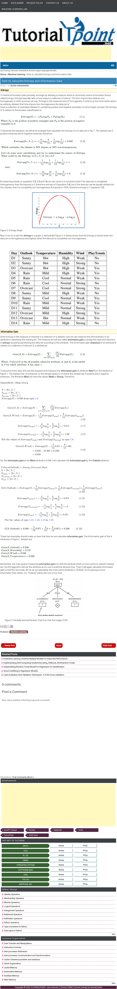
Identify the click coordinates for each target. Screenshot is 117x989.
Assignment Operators (14, 910)
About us (67, 3)
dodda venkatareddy (19, 85)
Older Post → (109, 645)
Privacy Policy (35, 3)
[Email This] (1, 626)
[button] (58, 494)
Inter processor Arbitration (15, 951)
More (113, 934)
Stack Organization (12, 963)
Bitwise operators (12, 902)
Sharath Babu (96, 987)
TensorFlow (9, 835)
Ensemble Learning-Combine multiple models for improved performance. (36, 659)
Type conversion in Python (15, 926)
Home (5, 3)
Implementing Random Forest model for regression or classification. (34, 667)
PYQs (85, 850)
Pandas (32, 830)
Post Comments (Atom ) (23, 777)
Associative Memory (13, 971)
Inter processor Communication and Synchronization (27, 955)
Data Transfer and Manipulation (18, 943)
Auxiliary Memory (11, 976)
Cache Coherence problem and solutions (22, 959)
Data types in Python (13, 930)
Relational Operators (13, 914)
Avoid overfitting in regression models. (21, 671)
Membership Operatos (14, 898)
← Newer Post (8, 645)
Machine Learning (17, 74)
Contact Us (52, 3)
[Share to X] (8, 626)
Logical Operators (12, 906)
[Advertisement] (55, 53)
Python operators (11, 922)
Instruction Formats (12, 947)
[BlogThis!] (5, 626)
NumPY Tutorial (10, 830)
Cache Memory (10, 967)
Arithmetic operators (13, 918)
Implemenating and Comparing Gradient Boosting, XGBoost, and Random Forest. (39, 663)
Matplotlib (58, 830)
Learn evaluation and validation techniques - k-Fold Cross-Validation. (34, 675)
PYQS (85, 846)
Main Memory (10, 979)
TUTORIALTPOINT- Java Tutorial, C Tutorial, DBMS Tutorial (55, 987)
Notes (61, 846)
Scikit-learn (33, 835)
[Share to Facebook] (11, 626)
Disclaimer (17, 3)
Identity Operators (12, 894)
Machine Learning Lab (14, 9)
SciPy (80, 830)
